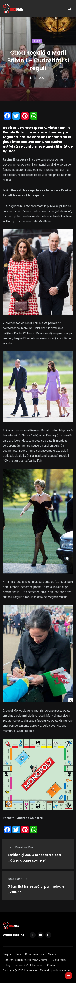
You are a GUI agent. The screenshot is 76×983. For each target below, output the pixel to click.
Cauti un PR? (21, 965)
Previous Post (25, 847)
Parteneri (37, 965)
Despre (7, 954)
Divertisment (58, 959)
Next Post (15, 879)
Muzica (52, 954)
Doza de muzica (34, 954)
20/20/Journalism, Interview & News (26, 959)
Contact (51, 965)
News (18, 954)
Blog (37, 41)
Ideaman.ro (31, 970)
